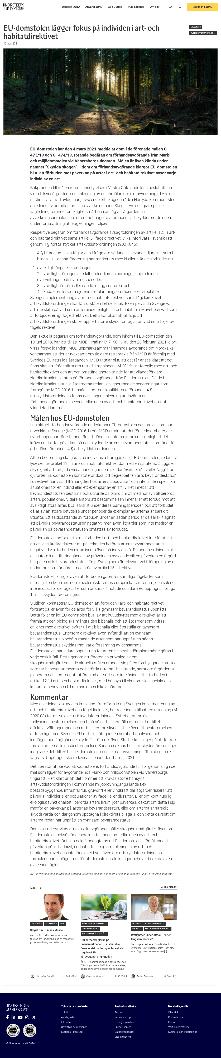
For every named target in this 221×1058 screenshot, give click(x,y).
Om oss (154, 6)
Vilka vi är (173, 1012)
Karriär (172, 1022)
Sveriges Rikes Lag (72, 1031)
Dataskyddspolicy (124, 1031)
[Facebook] (9, 1017)
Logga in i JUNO (203, 6)
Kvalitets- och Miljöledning (182, 1031)
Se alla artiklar (168, 887)
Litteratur (66, 1022)
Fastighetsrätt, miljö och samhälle (204, 33)
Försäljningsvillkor (124, 1022)
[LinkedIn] (15, 1017)
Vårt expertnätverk (178, 1027)
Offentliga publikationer (74, 1027)
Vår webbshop (123, 1017)
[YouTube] (21, 1017)
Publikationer (136, 6)
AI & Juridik (115, 6)
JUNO (64, 1012)
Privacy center (123, 1027)
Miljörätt (196, 27)
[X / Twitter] (35, 1017)
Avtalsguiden (68, 1017)
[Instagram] (28, 1017)
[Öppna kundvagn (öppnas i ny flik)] (170, 6)
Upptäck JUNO (71, 6)
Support (119, 1012)
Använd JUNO (94, 6)
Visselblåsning (123, 1036)
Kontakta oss (175, 1017)
